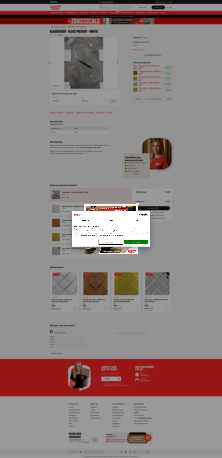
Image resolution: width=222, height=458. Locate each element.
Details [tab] (111, 220)
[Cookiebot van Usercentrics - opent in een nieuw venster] (140, 214)
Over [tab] (137, 220)
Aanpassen (109, 242)
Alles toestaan (136, 242)
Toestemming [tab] (85, 220)
